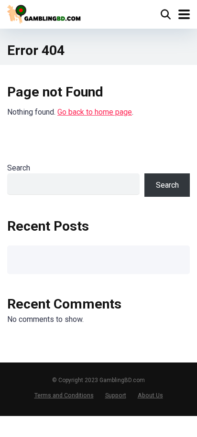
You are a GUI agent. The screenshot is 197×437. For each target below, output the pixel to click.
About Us (150, 395)
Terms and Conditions (64, 395)
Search (18, 167)
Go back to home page (94, 112)
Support (115, 395)
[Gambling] (45, 13)
